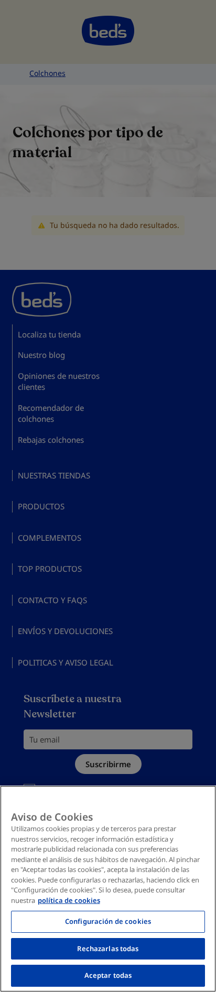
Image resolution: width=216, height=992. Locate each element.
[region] (108, 889)
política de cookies (69, 900)
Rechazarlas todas (107, 948)
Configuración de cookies (108, 921)
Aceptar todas (108, 975)
